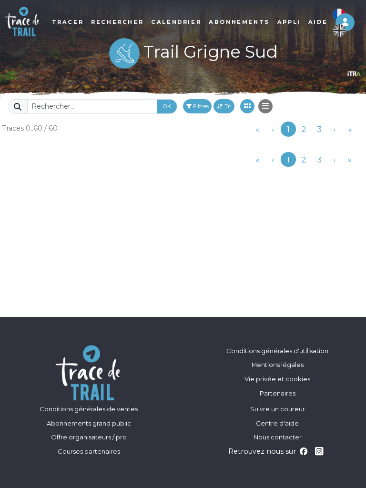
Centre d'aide (277, 423)
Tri (227, 106)
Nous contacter (278, 437)
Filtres (200, 106)
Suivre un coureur (277, 409)
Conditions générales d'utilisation (277, 351)
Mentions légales (278, 364)
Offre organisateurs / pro (89, 437)
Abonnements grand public (89, 423)
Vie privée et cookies (277, 379)
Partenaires (277, 393)
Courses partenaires (89, 451)
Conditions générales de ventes (89, 409)
